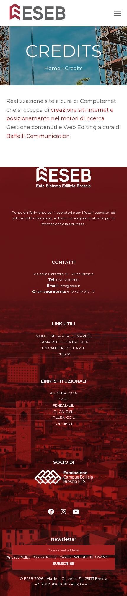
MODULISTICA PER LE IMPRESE (63, 336)
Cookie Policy (45, 557)
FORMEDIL (63, 423)
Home (52, 68)
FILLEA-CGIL (64, 417)
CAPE (63, 399)
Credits (65, 557)
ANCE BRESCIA (63, 393)
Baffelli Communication (38, 136)
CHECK (63, 354)
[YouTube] (75, 511)
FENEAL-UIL (63, 405)
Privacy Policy (18, 557)
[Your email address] (63, 550)
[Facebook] (51, 511)
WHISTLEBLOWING (91, 557)
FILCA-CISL (63, 411)
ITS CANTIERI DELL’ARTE (63, 348)
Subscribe (63, 563)
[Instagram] (63, 511)
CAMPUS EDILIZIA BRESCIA (63, 342)
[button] (117, 13)
